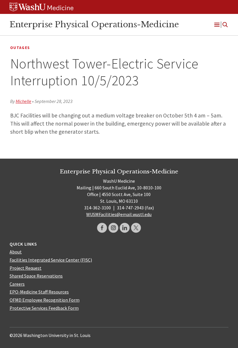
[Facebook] (102, 228)
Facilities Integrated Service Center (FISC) (51, 260)
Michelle (23, 101)
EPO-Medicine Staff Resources (39, 292)
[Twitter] (136, 228)
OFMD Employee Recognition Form (45, 300)
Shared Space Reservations (36, 276)
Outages (20, 48)
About (16, 252)
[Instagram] (113, 228)
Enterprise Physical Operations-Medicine (94, 24)
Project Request (26, 268)
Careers (17, 284)
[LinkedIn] (125, 228)
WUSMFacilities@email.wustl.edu (119, 214)
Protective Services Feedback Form (44, 308)
